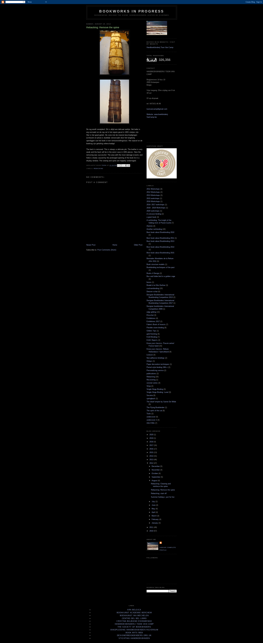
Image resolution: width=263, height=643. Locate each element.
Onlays (149, 361)
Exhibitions (151, 318)
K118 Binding (152, 337)
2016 (151, 449)
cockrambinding (153, 288)
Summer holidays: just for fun (162, 497)
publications (151, 374)
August (155, 481)
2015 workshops (153, 198)
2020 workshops (153, 211)
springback (151, 398)
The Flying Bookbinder (155, 407)
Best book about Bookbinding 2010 (160, 232)
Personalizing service (155, 370)
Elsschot (150, 315)
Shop (149, 386)
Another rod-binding (154, 229)
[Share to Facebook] (126, 165)
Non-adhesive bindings (156, 358)
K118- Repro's (152, 340)
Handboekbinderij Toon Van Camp (160, 47)
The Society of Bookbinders (134, 627)
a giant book (151, 217)
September (156, 477)
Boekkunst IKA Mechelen (134, 615)
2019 (151, 438)
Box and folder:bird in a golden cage (161, 276)
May (154, 509)
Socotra (150, 395)
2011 (151, 527)
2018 (151, 442)
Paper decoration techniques (158, 364)
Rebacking (98, 168)
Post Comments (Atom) (106, 250)
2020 (151, 435)
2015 (151, 452)
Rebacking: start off (159, 493)
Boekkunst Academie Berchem (134, 613)
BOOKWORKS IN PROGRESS (131, 11)
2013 (151, 460)
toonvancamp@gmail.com (157, 109)
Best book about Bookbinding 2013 (160, 241)
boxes (149, 282)
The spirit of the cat (154, 411)
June (154, 505)
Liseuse (150, 355)
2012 (151, 463)
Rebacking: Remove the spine (163, 490)
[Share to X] (123, 165)
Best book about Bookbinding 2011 (160, 238)
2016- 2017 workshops (155, 205)
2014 (151, 456)
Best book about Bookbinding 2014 (160, 247)
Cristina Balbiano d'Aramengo (134, 621)
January (155, 523)
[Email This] (118, 165)
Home (114, 245)
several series (152, 383)
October (155, 473)
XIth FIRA (151, 423)
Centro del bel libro (134, 618)
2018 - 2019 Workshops (156, 208)
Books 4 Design (153, 273)
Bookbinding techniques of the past (161, 267)
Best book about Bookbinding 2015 (160, 253)
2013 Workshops (153, 195)
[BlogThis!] (121, 165)
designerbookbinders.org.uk (134, 635)
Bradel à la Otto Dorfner (156, 285)
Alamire (150, 226)
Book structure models (156, 264)
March (154, 516)
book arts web (134, 633)
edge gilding (151, 312)
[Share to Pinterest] (128, 165)
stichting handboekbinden (134, 638)
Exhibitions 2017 (153, 321)
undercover (151, 417)
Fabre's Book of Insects (156, 324)
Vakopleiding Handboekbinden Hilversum (134, 630)
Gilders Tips (151, 331)
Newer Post (90, 245)
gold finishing (152, 334)
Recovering (151, 380)
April (154, 512)
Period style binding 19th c (157, 367)
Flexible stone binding (155, 328)
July (153, 501)
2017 (151, 445)
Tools (149, 414)
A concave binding (154, 214)
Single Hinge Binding (155, 389)
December (156, 466)
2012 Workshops (153, 192)
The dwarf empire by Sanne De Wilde (161, 402)
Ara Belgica (134, 610)
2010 (151, 531)
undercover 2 (152, 420)
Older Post (138, 245)
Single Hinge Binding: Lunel (157, 392)
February (155, 519)
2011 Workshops (153, 189)
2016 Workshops (153, 201)
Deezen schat (152, 292)
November (156, 470)
